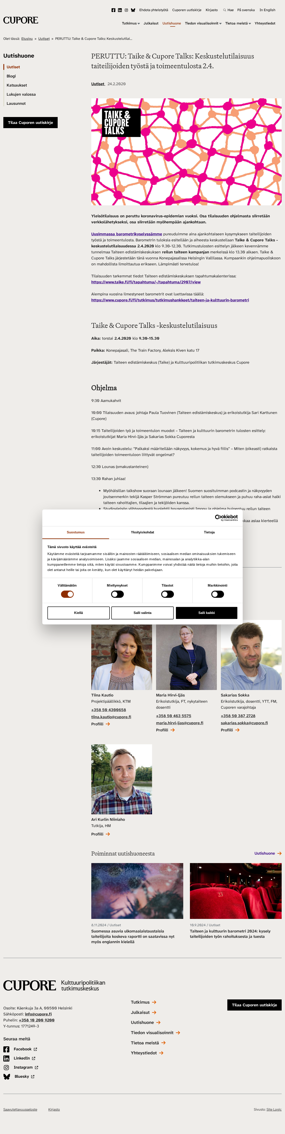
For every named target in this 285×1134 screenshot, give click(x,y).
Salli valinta (142, 613)
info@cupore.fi (38, 1014)
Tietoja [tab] (209, 532)
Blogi (11, 76)
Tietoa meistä (236, 23)
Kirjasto (212, 10)
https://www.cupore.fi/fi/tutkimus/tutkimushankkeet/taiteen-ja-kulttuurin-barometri (170, 300)
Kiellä (78, 613)
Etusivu (27, 38)
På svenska (246, 10)
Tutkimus (129, 23)
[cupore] (54, 985)
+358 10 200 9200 (37, 1020)
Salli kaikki (206, 613)
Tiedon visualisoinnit (201, 23)
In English (267, 10)
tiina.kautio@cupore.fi (111, 717)
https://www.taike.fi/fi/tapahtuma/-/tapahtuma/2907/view (146, 282)
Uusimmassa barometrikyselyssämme (126, 234)
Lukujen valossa (21, 94)
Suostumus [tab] (76, 532)
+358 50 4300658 (108, 709)
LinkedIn (120, 10)
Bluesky (133, 10)
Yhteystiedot (265, 23)
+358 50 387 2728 (238, 715)
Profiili (97, 724)
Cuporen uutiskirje (187, 10)
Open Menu (138, 23)
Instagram (126, 10)
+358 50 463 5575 (173, 715)
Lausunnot (16, 103)
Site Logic (274, 1109)
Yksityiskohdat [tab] (142, 532)
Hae (231, 10)
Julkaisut (151, 23)
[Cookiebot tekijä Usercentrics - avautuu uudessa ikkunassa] (218, 518)
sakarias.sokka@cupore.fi (244, 723)
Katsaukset (17, 85)
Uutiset (44, 38)
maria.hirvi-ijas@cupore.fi (179, 723)
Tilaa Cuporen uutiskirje (30, 122)
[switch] (117, 594)
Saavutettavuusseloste (20, 1109)
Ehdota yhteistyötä (153, 10)
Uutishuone (172, 23)
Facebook (113, 10)
